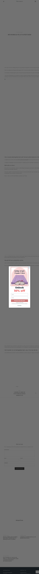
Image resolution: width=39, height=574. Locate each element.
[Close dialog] (29, 267)
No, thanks (19, 305)
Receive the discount (19, 300)
